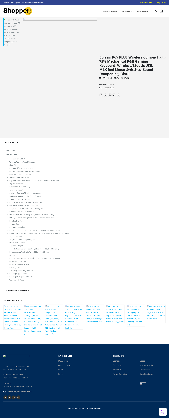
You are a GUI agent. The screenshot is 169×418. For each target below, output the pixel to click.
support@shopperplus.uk (20, 391)
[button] (155, 11)
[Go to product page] (33, 320)
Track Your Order (146, 2)
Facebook (101, 95)
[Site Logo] (17, 11)
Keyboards (9, 319)
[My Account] (162, 11)
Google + (114, 95)
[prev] (160, 57)
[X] (9, 397)
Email (118, 95)
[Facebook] (5, 397)
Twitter (105, 95)
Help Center (161, 2)
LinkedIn (110, 95)
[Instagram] (14, 397)
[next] (164, 57)
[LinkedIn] (18, 397)
